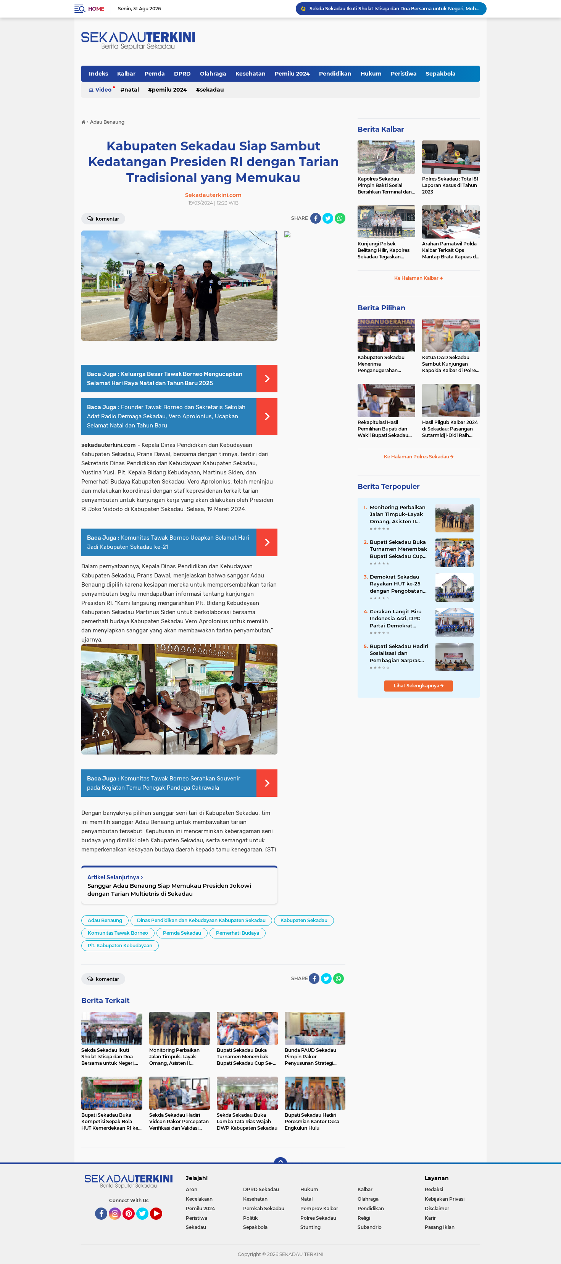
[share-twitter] (327, 218)
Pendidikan (335, 73)
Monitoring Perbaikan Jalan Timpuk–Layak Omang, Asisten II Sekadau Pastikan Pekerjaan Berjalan (398, 514)
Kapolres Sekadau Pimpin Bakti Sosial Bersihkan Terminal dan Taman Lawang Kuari (385, 185)
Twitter (145, 1223)
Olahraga (213, 73)
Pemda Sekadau (182, 933)
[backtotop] (280, 1164)
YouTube (161, 1223)
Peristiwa (404, 73)
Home (96, 8)
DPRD (182, 73)
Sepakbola (441, 73)
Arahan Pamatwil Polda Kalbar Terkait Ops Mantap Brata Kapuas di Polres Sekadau (449, 250)
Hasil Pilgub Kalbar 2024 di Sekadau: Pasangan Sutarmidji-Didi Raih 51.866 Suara (450, 429)
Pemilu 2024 (292, 73)
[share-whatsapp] (340, 218)
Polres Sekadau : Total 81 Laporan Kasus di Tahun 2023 (450, 185)
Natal (131, 89)
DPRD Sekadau (261, 1189)
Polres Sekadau (318, 1218)
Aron (191, 1189)
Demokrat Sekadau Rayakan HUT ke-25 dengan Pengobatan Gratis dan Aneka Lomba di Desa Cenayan (396, 584)
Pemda (155, 73)
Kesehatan (250, 73)
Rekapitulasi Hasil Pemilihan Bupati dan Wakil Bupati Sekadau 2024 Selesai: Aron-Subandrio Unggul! (383, 429)
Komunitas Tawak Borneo (118, 933)
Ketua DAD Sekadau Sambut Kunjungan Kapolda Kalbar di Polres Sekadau (450, 364)
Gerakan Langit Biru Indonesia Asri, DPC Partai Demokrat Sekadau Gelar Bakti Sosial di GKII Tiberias (397, 618)
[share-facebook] (315, 218)
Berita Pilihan (381, 308)
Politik (250, 1218)
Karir (430, 1218)
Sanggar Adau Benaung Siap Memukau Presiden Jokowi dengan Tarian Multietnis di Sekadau (169, 889)
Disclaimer (437, 1208)
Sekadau (212, 89)
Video (103, 89)
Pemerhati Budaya (237, 933)
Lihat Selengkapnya (417, 685)
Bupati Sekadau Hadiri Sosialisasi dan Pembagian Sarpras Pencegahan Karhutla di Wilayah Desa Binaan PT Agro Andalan (399, 653)
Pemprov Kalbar (319, 1208)
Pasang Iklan (440, 1227)
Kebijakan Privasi (444, 1199)
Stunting (310, 1227)
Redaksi (434, 1189)
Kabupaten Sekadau (303, 920)
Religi (364, 1218)
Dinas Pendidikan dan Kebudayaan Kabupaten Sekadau (201, 920)
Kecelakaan (199, 1199)
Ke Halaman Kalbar (417, 278)
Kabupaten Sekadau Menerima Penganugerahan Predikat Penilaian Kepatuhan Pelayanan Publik (383, 364)
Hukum (371, 73)
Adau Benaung (105, 920)
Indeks (98, 73)
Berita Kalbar (381, 129)
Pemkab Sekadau (263, 1208)
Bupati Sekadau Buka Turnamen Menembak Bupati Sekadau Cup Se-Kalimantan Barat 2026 (398, 549)
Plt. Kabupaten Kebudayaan (120, 945)
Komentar (107, 219)
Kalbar (126, 73)
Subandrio (370, 1227)
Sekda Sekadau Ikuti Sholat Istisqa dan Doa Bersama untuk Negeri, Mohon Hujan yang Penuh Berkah (395, 8)
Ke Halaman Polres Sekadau (417, 456)
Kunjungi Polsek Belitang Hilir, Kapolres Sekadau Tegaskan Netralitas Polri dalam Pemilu (383, 250)
